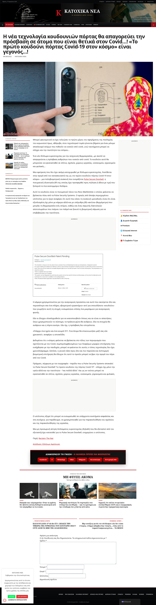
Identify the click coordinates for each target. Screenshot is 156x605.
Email (43, 571)
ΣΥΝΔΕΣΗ (101, 1)
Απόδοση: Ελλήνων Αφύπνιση (46, 444)
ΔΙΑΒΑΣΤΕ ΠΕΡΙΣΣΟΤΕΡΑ (17, 600)
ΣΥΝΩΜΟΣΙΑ (77, 24)
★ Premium (125, 226)
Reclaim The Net (46, 438)
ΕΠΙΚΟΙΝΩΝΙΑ (132, 1)
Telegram (82, 460)
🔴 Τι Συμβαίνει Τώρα (129, 240)
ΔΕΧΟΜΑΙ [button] (11, 596)
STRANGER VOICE (68, 24)
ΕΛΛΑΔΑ (48, 24)
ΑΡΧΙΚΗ (61, 594)
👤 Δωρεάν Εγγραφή (128, 221)
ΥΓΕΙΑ (82, 24)
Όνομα (43, 567)
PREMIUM (124, 1)
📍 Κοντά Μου (126, 236)
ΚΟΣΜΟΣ (54, 24)
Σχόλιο (43, 540)
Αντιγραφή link (111, 460)
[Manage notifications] (4, 600)
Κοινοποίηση (95, 460)
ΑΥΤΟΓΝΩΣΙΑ (89, 24)
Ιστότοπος (44, 576)
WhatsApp (61, 460)
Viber (72, 460)
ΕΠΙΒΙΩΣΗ (95, 24)
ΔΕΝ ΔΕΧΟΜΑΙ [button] (22, 596)
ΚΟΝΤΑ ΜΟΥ (29, 24)
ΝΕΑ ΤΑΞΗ (60, 24)
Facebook (43, 460)
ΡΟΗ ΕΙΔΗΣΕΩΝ (9, 24)
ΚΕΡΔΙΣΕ (119, 1)
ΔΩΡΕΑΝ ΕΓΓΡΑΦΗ (110, 1)
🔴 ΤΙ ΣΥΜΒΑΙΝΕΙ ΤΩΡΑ (39, 24)
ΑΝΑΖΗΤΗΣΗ (150, 1)
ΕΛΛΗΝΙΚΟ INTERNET (20, 24)
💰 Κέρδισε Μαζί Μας (128, 216)
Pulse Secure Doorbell (94, 179)
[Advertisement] (74, 235)
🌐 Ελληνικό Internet (128, 231)
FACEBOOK (140, 1)
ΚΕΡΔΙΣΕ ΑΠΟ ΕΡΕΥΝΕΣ (96, 594)
